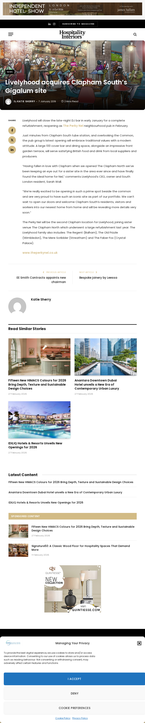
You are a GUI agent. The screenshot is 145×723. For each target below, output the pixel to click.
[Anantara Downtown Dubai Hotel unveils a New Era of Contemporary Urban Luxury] (106, 356)
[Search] (135, 34)
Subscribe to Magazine (78, 23)
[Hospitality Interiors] (72, 34)
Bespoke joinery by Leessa (98, 278)
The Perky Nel (73, 126)
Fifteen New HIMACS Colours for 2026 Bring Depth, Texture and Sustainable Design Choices (37, 384)
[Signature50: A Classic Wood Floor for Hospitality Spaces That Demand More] (18, 550)
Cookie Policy (62, 718)
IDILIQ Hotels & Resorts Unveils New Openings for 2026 (35, 445)
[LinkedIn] (12, 149)
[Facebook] (12, 130)
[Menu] (10, 34)
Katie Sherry (26, 101)
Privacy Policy (80, 718)
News (10, 71)
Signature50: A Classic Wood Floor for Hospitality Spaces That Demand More (81, 548)
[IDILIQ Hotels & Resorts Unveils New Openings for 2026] (39, 419)
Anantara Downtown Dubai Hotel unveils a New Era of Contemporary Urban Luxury (97, 384)
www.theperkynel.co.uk (40, 253)
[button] (139, 643)
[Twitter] (12, 140)
